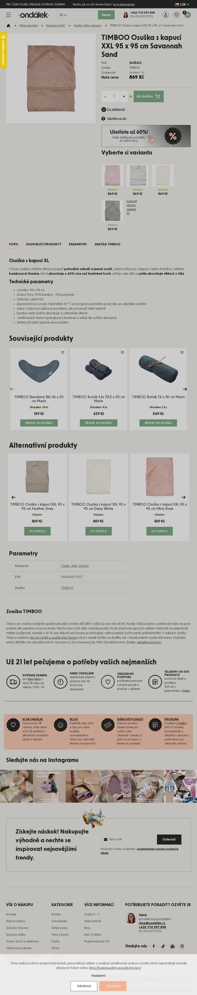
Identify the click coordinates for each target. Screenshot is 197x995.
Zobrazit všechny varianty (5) (132, 207)
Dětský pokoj (59, 928)
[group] (37, 497)
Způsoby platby (15, 934)
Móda (55, 948)
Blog (87, 928)
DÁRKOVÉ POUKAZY (130, 719)
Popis (13, 244)
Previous (12, 389)
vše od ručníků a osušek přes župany (53, 637)
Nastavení (98, 975)
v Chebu (181, 723)
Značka (107, 244)
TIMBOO (67, 588)
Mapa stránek (92, 921)
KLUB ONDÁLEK (33, 719)
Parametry (78, 244)
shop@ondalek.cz (152, 923)
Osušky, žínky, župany (75, 566)
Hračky (55, 941)
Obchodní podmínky (19, 948)
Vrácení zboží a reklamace (22, 941)
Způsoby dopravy (17, 928)
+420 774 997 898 (152, 927)
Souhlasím (113, 986)
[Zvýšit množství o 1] (124, 96)
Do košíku (145, 96)
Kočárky (56, 914)
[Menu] (8, 15)
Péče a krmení (60, 934)
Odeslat (169, 839)
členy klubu (34, 679)
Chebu (186, 691)
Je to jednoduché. (124, 4)
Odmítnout (84, 986)
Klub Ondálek (92, 934)
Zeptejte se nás (116, 118)
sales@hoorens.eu (149, 642)
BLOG (74, 719)
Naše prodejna (15, 921)
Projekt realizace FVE (96, 941)
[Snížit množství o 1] (105, 96)
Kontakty (11, 914)
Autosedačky (59, 921)
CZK (183, 4)
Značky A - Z (91, 914)
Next (185, 389)
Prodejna (171, 719)
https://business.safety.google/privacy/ (115, 968)
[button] (37, 527)
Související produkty (43, 244)
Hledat (106, 15)
